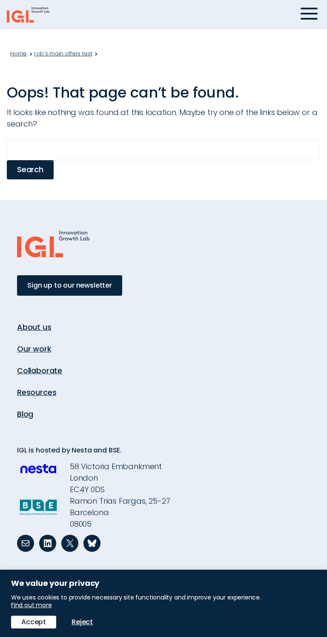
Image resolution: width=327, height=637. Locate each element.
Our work (34, 348)
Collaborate (39, 370)
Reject (82, 622)
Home (18, 54)
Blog (25, 414)
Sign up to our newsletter (69, 285)
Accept (33, 622)
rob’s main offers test (63, 54)
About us (34, 327)
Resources (36, 392)
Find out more (31, 605)
